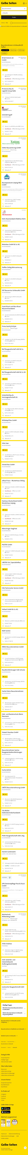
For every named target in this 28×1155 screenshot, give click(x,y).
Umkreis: (4, 22)
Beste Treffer (5, 50)
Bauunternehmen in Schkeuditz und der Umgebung (11, 1021)
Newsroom (4, 1069)
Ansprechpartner (5, 1057)
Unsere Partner (5, 1080)
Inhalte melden (5, 1138)
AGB (17, 1136)
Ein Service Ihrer (7, 1149)
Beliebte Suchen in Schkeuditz (8, 1036)
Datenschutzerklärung (14, 1134)
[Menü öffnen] (26, 3)
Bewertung (13, 50)
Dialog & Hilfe (5, 1055)
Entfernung (21, 50)
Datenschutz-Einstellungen (7, 1136)
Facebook (3, 1096)
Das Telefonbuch (5, 1085)
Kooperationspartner (6, 1082)
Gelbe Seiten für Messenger (8, 1073)
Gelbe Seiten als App (6, 1071)
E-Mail (5, 70)
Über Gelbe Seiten (6, 1066)
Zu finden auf (5, 1091)
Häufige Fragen (5, 1060)
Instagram (3, 1094)
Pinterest (3, 1098)
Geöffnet (4, 53)
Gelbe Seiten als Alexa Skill (7, 1075)
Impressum (4, 1134)
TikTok (2, 1100)
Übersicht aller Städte (6, 1062)
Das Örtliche (4, 1087)
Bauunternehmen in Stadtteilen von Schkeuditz (12, 1029)
